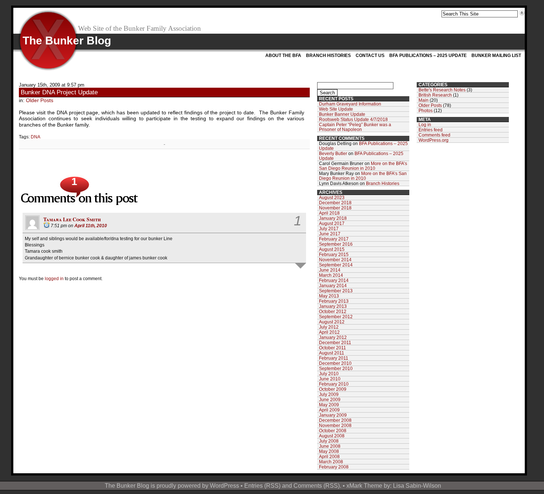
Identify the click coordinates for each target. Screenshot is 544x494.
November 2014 (335, 259)
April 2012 (329, 332)
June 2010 (329, 378)
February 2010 (334, 384)
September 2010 (336, 368)
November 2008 (335, 425)
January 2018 (333, 218)
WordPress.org (434, 140)
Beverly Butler (333, 153)
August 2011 (331, 352)
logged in (54, 278)
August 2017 (332, 223)
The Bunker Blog (67, 40)
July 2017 (329, 228)
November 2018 (335, 207)
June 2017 (329, 233)
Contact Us (370, 55)
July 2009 (329, 394)
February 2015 (334, 254)
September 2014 (336, 264)
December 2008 (335, 420)
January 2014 (333, 285)
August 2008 (332, 435)
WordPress (224, 485)
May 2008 (329, 451)
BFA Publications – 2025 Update (428, 55)
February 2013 (334, 301)
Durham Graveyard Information (350, 103)
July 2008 (329, 440)
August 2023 (332, 197)
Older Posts (39, 100)
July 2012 (329, 327)
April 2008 (329, 456)
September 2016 (336, 244)
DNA (35, 136)
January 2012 (333, 337)
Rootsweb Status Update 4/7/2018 (353, 119)
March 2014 (331, 275)
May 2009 (329, 404)
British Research (435, 95)
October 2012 (332, 311)
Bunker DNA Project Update (59, 92)
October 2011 (332, 347)
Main (424, 100)
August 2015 (332, 249)
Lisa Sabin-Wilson (417, 485)
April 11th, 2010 (90, 225)
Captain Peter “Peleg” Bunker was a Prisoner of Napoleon (355, 127)
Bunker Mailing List (496, 55)
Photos (426, 110)
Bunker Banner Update (342, 114)
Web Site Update (336, 109)
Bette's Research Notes (442, 89)
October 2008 (332, 430)
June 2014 (329, 270)
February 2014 (334, 280)
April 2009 (329, 409)
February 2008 (334, 466)
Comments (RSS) (316, 485)
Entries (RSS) (262, 485)
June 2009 (329, 399)
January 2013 (333, 306)
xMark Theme (364, 485)
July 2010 (329, 373)
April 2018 (329, 213)
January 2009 (333, 415)
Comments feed (434, 134)
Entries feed (431, 129)
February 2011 (333, 358)
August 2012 (332, 321)
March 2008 (331, 461)
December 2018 (335, 202)
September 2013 (336, 290)
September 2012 (336, 316)
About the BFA (283, 55)
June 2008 (329, 446)
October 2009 (332, 389)
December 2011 (335, 342)
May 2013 (329, 295)
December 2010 (335, 363)
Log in (425, 124)
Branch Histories (328, 55)
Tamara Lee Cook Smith (72, 219)
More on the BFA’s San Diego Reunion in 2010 (363, 166)
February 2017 (334, 238)
